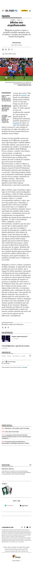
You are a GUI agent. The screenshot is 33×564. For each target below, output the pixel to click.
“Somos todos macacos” (19, 336)
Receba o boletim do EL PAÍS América (13, 324)
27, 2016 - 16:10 (16, 45)
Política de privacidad (9, 549)
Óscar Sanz (16, 42)
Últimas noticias (7, 425)
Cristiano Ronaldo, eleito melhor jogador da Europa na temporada (6, 119)
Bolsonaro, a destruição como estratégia (17, 428)
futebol (23, 95)
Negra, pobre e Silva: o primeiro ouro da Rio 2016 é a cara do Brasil (6, 98)
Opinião (6, 16)
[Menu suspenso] (3, 10)
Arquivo (4, 483)
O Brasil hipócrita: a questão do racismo (15, 346)
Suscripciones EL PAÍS (23, 549)
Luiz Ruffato (5, 348)
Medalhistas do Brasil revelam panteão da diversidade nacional (6, 108)
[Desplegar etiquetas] (30, 356)
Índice (19, 551)
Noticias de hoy (24, 551)
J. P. (12, 338)
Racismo (23, 356)
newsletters (6, 465)
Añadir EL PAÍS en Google (10, 53)
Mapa (16, 549)
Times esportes (16, 356)
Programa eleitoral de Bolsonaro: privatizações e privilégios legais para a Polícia (15, 442)
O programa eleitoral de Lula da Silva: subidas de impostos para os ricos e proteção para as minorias (16, 436)
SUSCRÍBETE (24, 10)
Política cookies (25, 547)
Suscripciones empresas (10, 551)
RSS (17, 551)
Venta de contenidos (12, 547)
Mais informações (5, 363)
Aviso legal (19, 547)
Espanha (16, 123)
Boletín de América (8, 468)
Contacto (5, 547)
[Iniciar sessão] (30, 10)
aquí (26, 367)
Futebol (13, 20)
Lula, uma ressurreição (12, 431)
